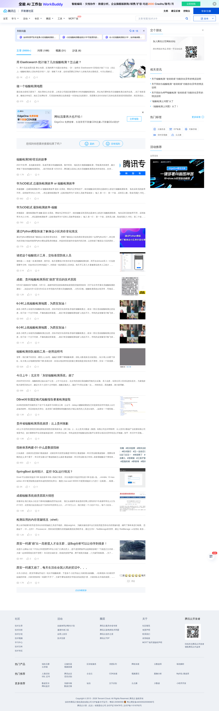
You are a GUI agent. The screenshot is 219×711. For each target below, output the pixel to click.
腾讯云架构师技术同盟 (109, 629)
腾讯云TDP (105, 638)
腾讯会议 (68, 673)
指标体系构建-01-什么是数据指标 (38, 447)
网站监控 (46, 686)
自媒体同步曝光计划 (66, 625)
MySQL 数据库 (183, 673)
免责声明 (146, 629)
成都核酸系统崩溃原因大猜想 (35, 495)
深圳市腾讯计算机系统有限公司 (78, 701)
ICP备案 (177, 129)
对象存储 (193, 129)
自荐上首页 (62, 633)
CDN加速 (113, 673)
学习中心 (19, 642)
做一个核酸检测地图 (29, 86)
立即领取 (134, 118)
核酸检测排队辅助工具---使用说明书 (40, 351)
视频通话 (135, 673)
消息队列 (113, 663)
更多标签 (196, 116)
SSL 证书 (46, 676)
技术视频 (19, 638)
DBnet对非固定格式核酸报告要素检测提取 (44, 399)
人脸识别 (46, 673)
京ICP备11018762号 (133, 705)
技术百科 (19, 646)
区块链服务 (91, 663)
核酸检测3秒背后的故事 (32, 159)
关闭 (201, 162)
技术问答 (19, 629)
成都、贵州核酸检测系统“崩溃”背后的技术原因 (46, 279)
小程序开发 (181, 683)
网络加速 (135, 663)
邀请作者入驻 (63, 629)
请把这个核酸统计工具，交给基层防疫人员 (44, 255)
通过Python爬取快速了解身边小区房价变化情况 (47, 231)
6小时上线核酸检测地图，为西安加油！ (42, 303)
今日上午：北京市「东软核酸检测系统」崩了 (45, 375)
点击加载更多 (81, 590)
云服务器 (161, 129)
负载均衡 (68, 683)
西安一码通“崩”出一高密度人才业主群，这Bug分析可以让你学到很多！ (62, 543)
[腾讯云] (9, 10)
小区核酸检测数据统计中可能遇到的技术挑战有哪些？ (84, 37)
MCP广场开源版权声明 (152, 642)
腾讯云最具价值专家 (108, 625)
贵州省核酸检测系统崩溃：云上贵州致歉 (42, 423)
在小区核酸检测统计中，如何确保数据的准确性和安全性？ (127, 37)
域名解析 (180, 663)
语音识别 (68, 676)
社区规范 (146, 625)
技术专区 (19, 650)
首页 (5, 18)
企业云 (90, 673)
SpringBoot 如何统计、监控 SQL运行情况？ (45, 471)
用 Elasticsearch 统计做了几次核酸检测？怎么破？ (49, 62)
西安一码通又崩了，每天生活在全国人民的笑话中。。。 (53, 567)
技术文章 (19, 625)
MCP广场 (73, 18)
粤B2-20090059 (117, 701)
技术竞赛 (61, 638)
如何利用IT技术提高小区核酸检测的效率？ (41, 37)
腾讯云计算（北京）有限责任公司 (91, 705)
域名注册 (46, 663)
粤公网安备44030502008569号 (140, 701)
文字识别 (113, 683)
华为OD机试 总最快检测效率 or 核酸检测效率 (46, 183)
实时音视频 (162, 134)
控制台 (186, 10)
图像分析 (158, 673)
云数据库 (158, 663)
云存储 (45, 666)
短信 (89, 683)
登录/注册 (206, 10)
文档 (166, 10)
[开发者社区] (27, 11)
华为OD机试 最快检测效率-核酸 (37, 207)
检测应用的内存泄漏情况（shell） (38, 519)
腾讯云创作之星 (106, 633)
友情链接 (146, 638)
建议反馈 (175, 10)
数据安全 (46, 683)
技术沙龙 (19, 633)
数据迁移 (68, 686)
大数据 (157, 683)
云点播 (178, 134)
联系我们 (146, 633)
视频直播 (68, 666)
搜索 (186, 18)
